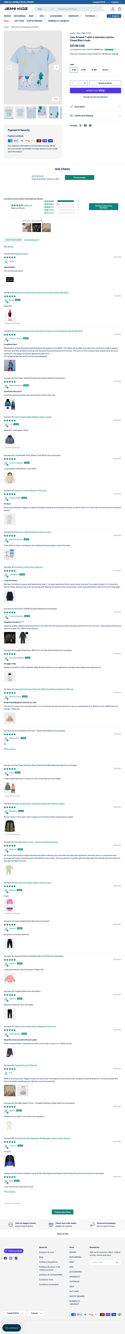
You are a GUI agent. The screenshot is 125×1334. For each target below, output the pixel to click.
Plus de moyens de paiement (95, 96)
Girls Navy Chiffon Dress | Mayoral (28, 567)
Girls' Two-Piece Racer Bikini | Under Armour (33, 882)
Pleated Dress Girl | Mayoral (25, 1065)
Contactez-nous (46, 1279)
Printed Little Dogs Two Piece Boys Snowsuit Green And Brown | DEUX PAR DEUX (48, 331)
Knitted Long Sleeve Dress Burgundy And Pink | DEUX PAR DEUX (41, 292)
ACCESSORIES (75, 1271)
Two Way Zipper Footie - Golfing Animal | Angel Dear (36, 842)
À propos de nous (46, 1252)
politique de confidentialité (50, 1274)
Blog (41, 1257)
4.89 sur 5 (28, 205)
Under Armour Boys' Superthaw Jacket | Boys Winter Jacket (39, 803)
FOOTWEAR (74, 1281)
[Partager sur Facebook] (85, 125)
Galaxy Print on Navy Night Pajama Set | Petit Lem (35, 1026)
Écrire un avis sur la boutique (103, 206)
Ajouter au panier (105, 83)
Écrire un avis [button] (79, 177)
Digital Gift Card (21, 253)
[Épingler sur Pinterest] (90, 125)
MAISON (7, 16)
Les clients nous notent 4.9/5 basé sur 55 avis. (23, 198)
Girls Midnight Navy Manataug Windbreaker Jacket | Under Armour (42, 1138)
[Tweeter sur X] (80, 125)
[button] (119, 9)
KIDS (71, 1267)
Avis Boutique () (32, 239)
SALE (71, 1286)
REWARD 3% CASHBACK (58, 21)
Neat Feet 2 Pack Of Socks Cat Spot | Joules (32, 532)
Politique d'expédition (48, 1262)
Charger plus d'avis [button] (62, 1212)
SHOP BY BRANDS (76, 1296)
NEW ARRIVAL (20, 16)
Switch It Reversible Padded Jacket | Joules (32, 417)
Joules (72, 33)
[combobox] (69, 9)
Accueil (6, 27)
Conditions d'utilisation (49, 1284)
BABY (71, 1262)
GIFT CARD (19, 21)
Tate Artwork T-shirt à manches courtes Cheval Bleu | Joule (25, 27)
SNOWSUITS (74, 1276)
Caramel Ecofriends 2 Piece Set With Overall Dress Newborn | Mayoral (43, 689)
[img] (21, 205)
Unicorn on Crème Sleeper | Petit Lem (30, 490)
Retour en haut (62, 1234)
